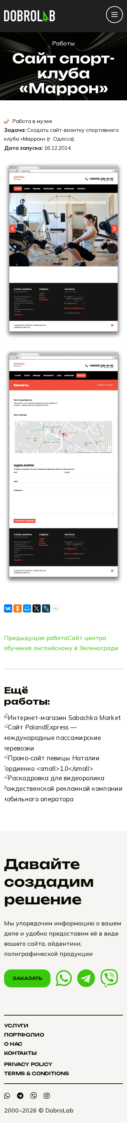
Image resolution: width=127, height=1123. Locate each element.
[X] (37, 608)
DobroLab (59, 1110)
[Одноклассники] (18, 608)
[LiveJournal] (46, 608)
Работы (63, 43)
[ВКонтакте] (8, 608)
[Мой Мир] (27, 608)
